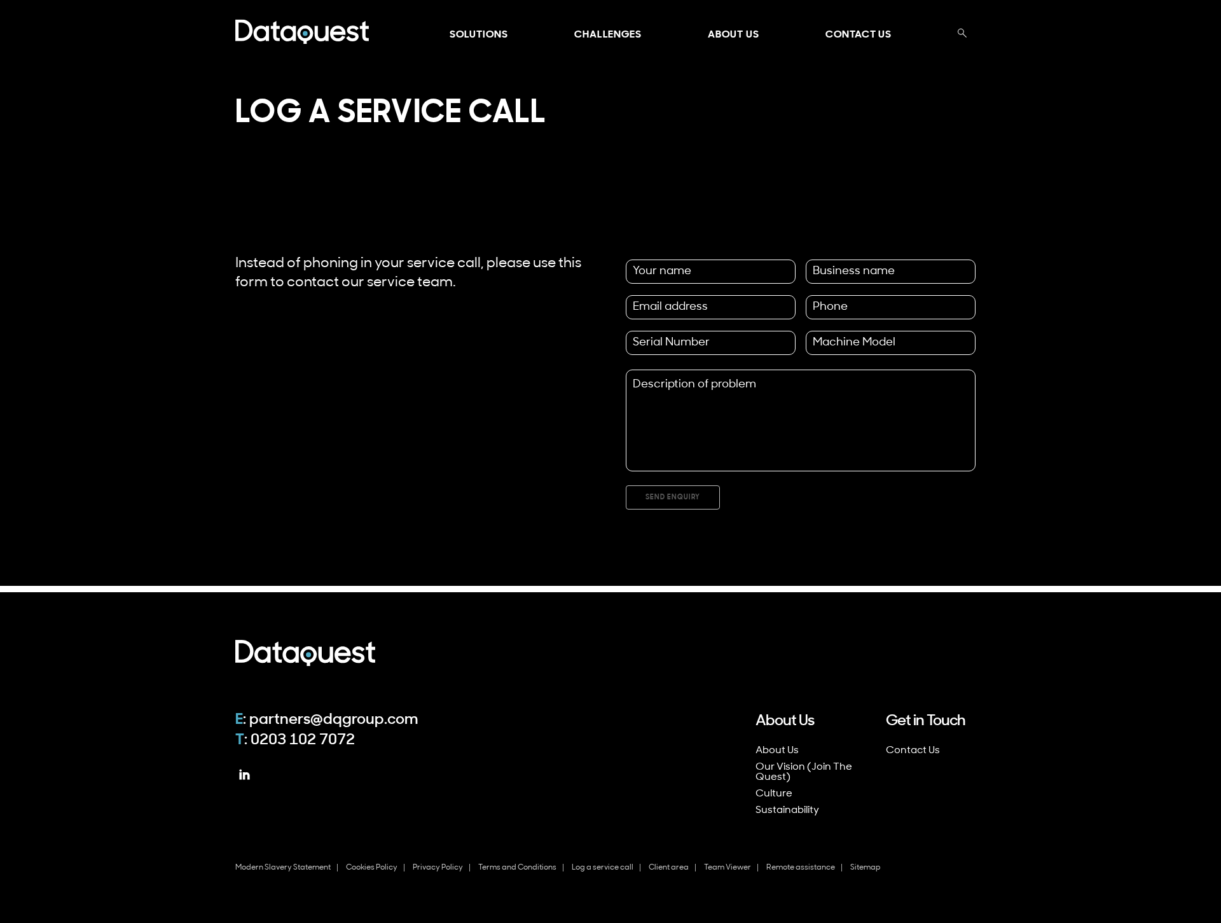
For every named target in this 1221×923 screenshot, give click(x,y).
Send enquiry (672, 497)
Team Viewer (727, 867)
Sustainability (787, 810)
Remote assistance (800, 867)
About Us (733, 35)
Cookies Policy (371, 867)
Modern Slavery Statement (283, 867)
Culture (773, 794)
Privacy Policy (438, 867)
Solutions (479, 35)
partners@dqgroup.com (333, 720)
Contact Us (858, 35)
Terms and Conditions (517, 867)
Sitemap (865, 867)
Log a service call (602, 867)
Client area (669, 867)
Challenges (607, 35)
